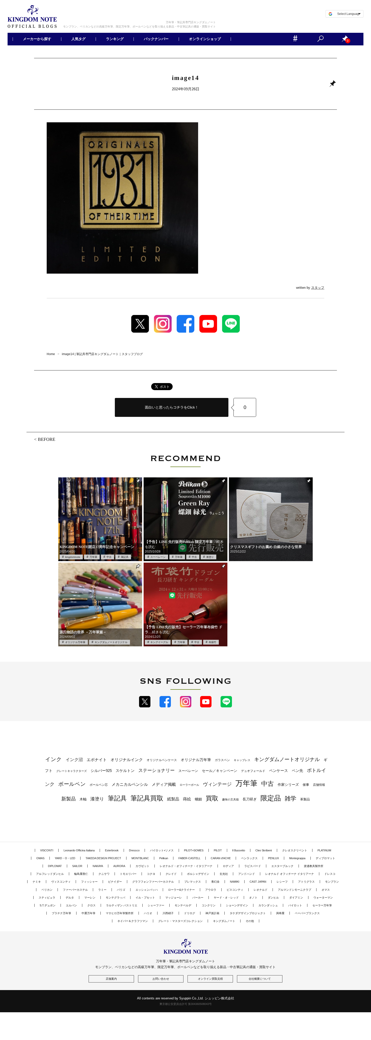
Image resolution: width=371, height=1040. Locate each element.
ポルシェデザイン (198, 873)
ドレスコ (329, 873)
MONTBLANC (140, 858)
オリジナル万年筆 (75, 642)
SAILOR (77, 866)
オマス (326, 889)
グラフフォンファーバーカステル (153, 881)
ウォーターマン (323, 897)
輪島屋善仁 (81, 873)
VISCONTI (46, 850)
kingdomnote (72, 557)
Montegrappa (297, 858)
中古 (109, 557)
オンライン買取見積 (210, 978)
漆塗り (210, 557)
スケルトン (125, 771)
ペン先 (297, 770)
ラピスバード (252, 866)
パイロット (295, 905)
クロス (91, 905)
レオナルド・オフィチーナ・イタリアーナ (186, 866)
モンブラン (332, 881)
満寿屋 (280, 913)
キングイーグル (159, 642)
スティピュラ (47, 897)
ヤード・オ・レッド (226, 897)
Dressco (134, 850)
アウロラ (210, 889)
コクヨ (151, 873)
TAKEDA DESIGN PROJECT (103, 858)
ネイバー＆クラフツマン (132, 920)
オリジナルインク (127, 760)
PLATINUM (324, 850)
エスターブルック (282, 866)
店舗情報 (319, 785)
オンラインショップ (205, 39)
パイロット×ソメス (162, 850)
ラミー (102, 889)
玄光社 (224, 873)
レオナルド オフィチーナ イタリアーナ (289, 873)
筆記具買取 (146, 798)
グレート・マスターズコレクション (180, 920)
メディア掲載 (164, 784)
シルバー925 (101, 770)
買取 (212, 798)
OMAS (40, 858)
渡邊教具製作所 (313, 866)
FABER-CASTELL (189, 858)
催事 (306, 785)
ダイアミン (296, 897)
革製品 (305, 799)
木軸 (83, 799)
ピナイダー (115, 881)
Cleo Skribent (263, 850)
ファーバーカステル (75, 889)
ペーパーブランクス (307, 913)
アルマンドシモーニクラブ (294, 889)
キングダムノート (224, 920)
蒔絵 (187, 799)
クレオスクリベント (294, 850)
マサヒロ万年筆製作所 (120, 913)
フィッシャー (89, 881)
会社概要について (260, 978)
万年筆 (93, 557)
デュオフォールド (253, 771)
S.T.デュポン (48, 905)
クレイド (171, 873)
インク (53, 759)
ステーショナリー (156, 770)
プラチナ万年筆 (61, 913)
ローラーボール (189, 784)
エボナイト (97, 759)
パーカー (197, 897)
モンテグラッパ (115, 897)
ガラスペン (222, 760)
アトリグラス (306, 881)
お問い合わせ (160, 978)
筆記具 (124, 557)
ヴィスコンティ (61, 881)
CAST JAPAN (258, 881)
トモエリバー (128, 873)
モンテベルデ (183, 905)
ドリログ (189, 913)
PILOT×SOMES (193, 850)
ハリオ (148, 913)
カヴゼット (142, 866)
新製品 (68, 798)
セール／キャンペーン (219, 771)
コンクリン (209, 905)
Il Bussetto (238, 850)
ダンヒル (273, 897)
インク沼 (74, 759)
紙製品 (173, 799)
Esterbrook (112, 850)
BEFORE (46, 439)
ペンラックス (249, 858)
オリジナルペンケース (162, 760)
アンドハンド (246, 873)
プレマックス (192, 881)
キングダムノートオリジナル (111, 642)
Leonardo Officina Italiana (79, 850)
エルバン (71, 905)
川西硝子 (168, 913)
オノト (253, 897)
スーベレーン (158, 557)
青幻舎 (215, 881)
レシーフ (282, 881)
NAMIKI (234, 881)
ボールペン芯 (99, 785)
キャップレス (242, 760)
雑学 (290, 798)
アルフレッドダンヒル (50, 873)
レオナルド (261, 889)
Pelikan (163, 858)
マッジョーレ (173, 897)
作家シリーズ (288, 785)
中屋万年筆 (88, 913)
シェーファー (156, 905)
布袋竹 (212, 642)
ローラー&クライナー (181, 889)
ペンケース (278, 770)
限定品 (270, 798)
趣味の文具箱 (230, 799)
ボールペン (72, 784)
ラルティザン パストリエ (121, 905)
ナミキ (37, 881)
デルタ (70, 897)
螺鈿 (198, 799)
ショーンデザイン (237, 905)
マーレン (89, 897)
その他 (250, 920)
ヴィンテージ (217, 784)
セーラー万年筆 (322, 905)
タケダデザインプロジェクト (248, 913)
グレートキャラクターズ (71, 770)
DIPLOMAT (55, 866)
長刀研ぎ (250, 799)
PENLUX (273, 858)
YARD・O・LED (65, 858)
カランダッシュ (268, 905)
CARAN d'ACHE (221, 858)
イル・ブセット (145, 897)
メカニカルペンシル (130, 784)
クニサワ (104, 873)
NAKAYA (98, 866)
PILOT (218, 850)
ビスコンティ (235, 889)
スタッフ (317, 288)
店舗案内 (111, 978)
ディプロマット (325, 858)
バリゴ (121, 889)
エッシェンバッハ (147, 889)
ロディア (228, 866)
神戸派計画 (212, 913)
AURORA (119, 866)
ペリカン (46, 889)
